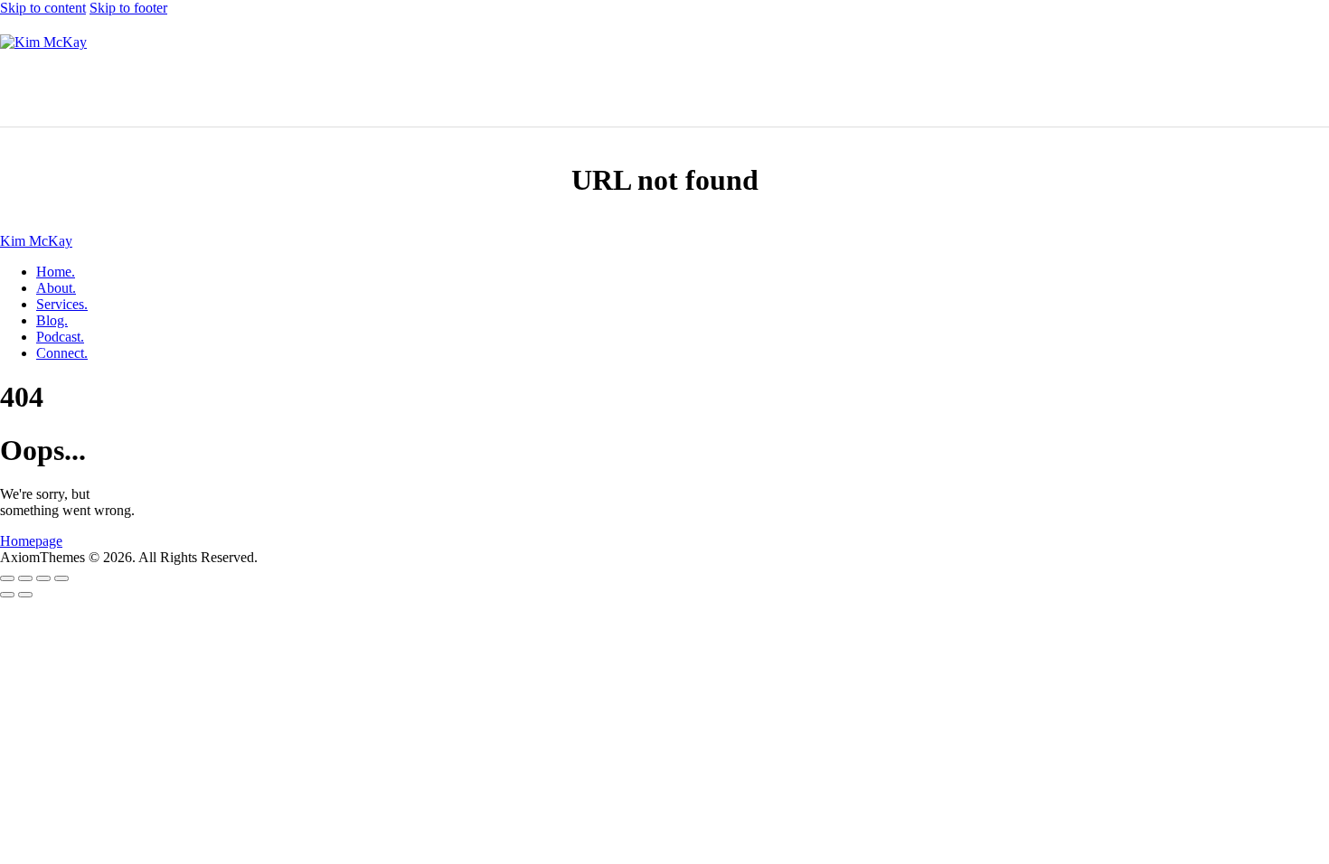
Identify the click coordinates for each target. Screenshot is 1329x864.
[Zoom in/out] (7, 578)
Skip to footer (128, 7)
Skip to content (43, 7)
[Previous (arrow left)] (7, 594)
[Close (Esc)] (61, 578)
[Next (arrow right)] (25, 594)
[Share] (43, 578)
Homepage (31, 541)
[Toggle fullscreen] (25, 578)
